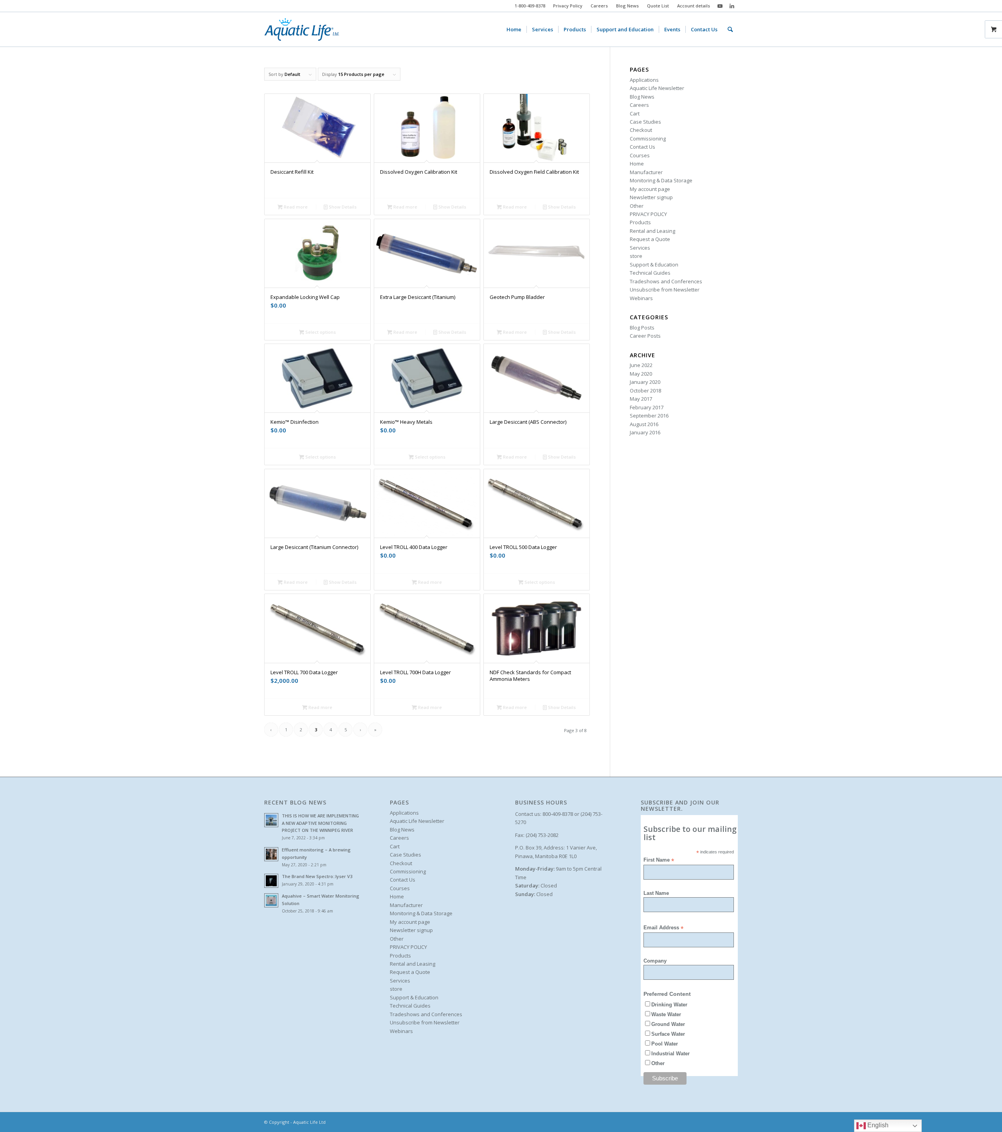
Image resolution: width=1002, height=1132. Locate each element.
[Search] (730, 29)
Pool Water (664, 1044)
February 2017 (646, 407)
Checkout (641, 129)
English (877, 1125)
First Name (658, 860)
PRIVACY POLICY (648, 214)
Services (640, 247)
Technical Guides (650, 272)
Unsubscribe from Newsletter (664, 289)
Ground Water (668, 1024)
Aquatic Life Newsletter (657, 88)
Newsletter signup (651, 197)
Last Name (656, 893)
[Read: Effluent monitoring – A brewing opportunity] (271, 854)
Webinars (641, 298)
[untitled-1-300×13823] (301, 29)
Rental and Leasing (652, 230)
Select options (320, 332)
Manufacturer (646, 172)
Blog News (627, 6)
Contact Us (642, 146)
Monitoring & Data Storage (661, 180)
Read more (295, 207)
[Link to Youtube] (720, 6)
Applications (644, 79)
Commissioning (648, 138)
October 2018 (645, 390)
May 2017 (641, 398)
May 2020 (641, 373)
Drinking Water (669, 1005)
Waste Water (666, 1014)
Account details (693, 6)
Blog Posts (642, 327)
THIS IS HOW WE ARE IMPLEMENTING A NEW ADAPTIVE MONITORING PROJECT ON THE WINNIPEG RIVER (320, 823)
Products (640, 222)
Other (636, 205)
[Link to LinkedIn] (732, 6)
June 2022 (641, 365)
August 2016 (644, 424)
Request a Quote (650, 239)
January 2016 (645, 432)
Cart (635, 113)
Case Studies (645, 121)
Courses (640, 155)
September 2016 (649, 415)
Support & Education (654, 264)
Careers (599, 6)
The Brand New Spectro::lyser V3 (317, 876)
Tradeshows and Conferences (666, 281)
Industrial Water (670, 1053)
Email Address (663, 928)
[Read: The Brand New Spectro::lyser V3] (271, 881)
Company (655, 961)
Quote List (658, 6)
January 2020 (645, 381)
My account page (650, 189)
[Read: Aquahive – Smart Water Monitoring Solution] (271, 900)
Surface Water (668, 1034)
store (636, 255)
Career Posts (645, 335)
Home (637, 163)
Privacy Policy (567, 6)
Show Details (342, 207)
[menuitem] (568, 6)
